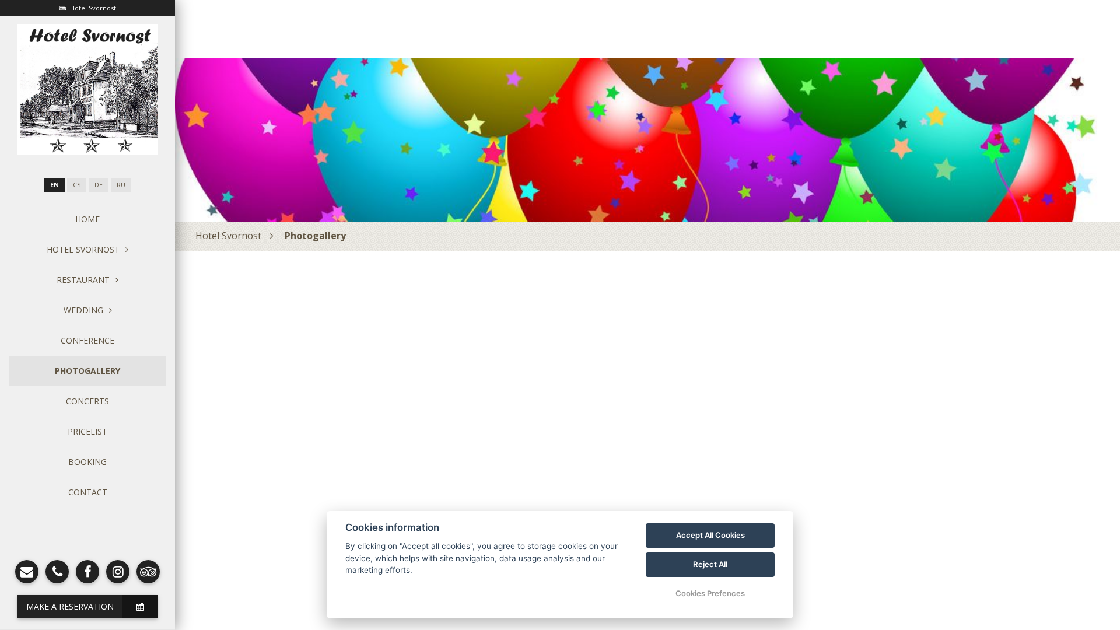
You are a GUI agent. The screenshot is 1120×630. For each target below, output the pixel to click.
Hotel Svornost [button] (83, 249)
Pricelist (87, 431)
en (54, 185)
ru (121, 185)
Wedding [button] (83, 310)
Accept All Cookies (710, 535)
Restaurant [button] (83, 279)
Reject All (710, 564)
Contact (87, 492)
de (98, 185)
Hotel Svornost (228, 235)
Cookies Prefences (710, 593)
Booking (87, 461)
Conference (87, 340)
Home (87, 219)
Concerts (87, 401)
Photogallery (87, 370)
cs (76, 185)
